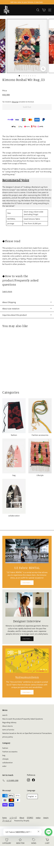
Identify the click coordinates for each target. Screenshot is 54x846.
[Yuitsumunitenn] (27, 661)
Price (4, 90)
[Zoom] (43, 68)
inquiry (46, 817)
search (4, 715)
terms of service (8, 729)
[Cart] (44, 10)
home (4, 817)
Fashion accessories (9, 751)
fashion (5, 748)
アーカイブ (6, 820)
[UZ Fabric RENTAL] (27, 551)
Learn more (7, 291)
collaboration (7, 762)
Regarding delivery (9, 722)
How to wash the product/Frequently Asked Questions (22, 719)
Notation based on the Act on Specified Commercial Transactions (27, 733)
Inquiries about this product (14, 315)
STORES (30, 817)
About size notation (10, 308)
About (22, 817)
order (4, 766)
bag (3, 755)
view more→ (26, 583)
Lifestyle (5, 759)
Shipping (15, 102)
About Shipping (9, 302)
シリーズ (13, 817)
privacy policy (7, 737)
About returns (7, 726)
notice (38, 817)
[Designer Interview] (27, 604)
